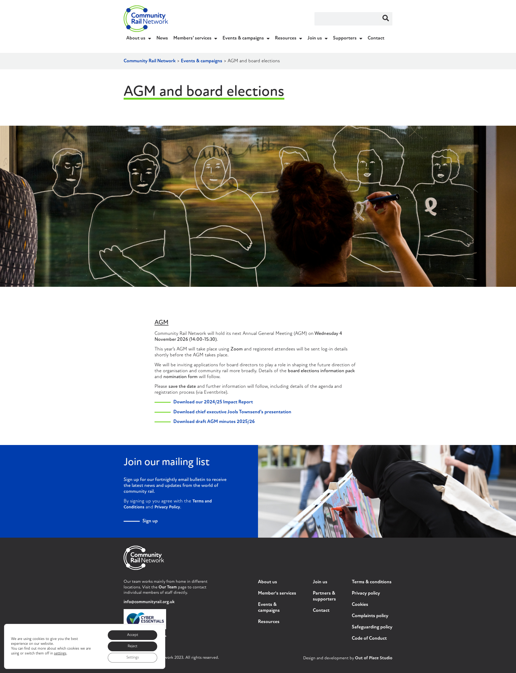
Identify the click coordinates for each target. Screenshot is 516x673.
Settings (132, 658)
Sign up (150, 521)
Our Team (168, 587)
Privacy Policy (167, 507)
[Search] (385, 19)
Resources (285, 38)
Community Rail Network (149, 61)
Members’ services (192, 38)
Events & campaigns (243, 38)
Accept (132, 635)
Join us (314, 38)
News (162, 38)
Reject (132, 646)
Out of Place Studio (373, 658)
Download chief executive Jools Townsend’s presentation (232, 412)
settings (60, 654)
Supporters (345, 38)
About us (135, 38)
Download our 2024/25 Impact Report (213, 402)
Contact (376, 38)
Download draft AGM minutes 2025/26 (214, 421)
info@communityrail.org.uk (149, 602)
